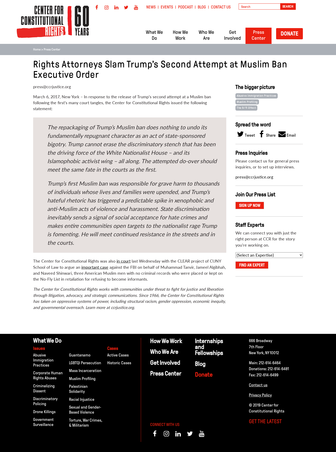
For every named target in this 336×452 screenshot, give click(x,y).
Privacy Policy (260, 395)
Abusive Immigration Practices (256, 95)
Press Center (52, 49)
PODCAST (185, 7)
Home (37, 49)
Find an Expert (252, 265)
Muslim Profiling (247, 102)
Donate (289, 33)
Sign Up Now (249, 205)
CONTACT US (221, 7)
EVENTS (167, 7)
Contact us (258, 385)
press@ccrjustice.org (254, 177)
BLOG (202, 7)
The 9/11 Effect (246, 107)
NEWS (151, 7)
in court (124, 261)
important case (94, 267)
